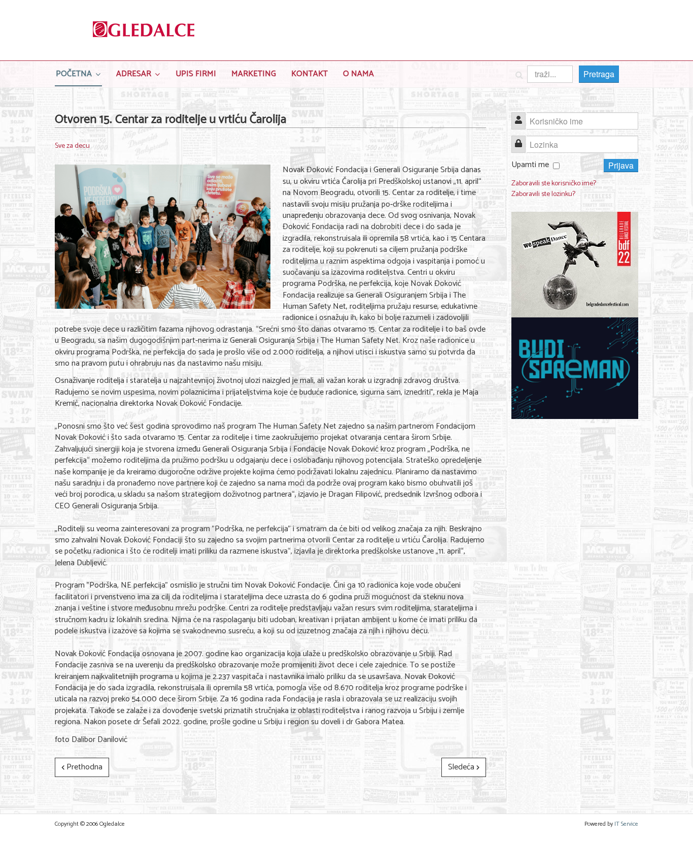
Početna (74, 74)
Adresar (133, 74)
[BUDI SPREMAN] (574, 368)
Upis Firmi (196, 74)
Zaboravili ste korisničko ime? (553, 183)
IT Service (626, 824)
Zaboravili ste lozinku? (543, 194)
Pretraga (598, 74)
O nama (358, 74)
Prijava (621, 165)
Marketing (253, 74)
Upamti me (530, 165)
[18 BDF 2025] (574, 265)
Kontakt (309, 74)
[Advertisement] (574, 583)
